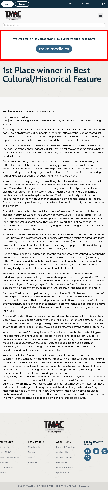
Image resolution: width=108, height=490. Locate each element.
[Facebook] (87, 451)
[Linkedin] (96, 451)
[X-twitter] (87, 457)
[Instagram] (104, 451)
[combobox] (54, 25)
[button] (100, 15)
